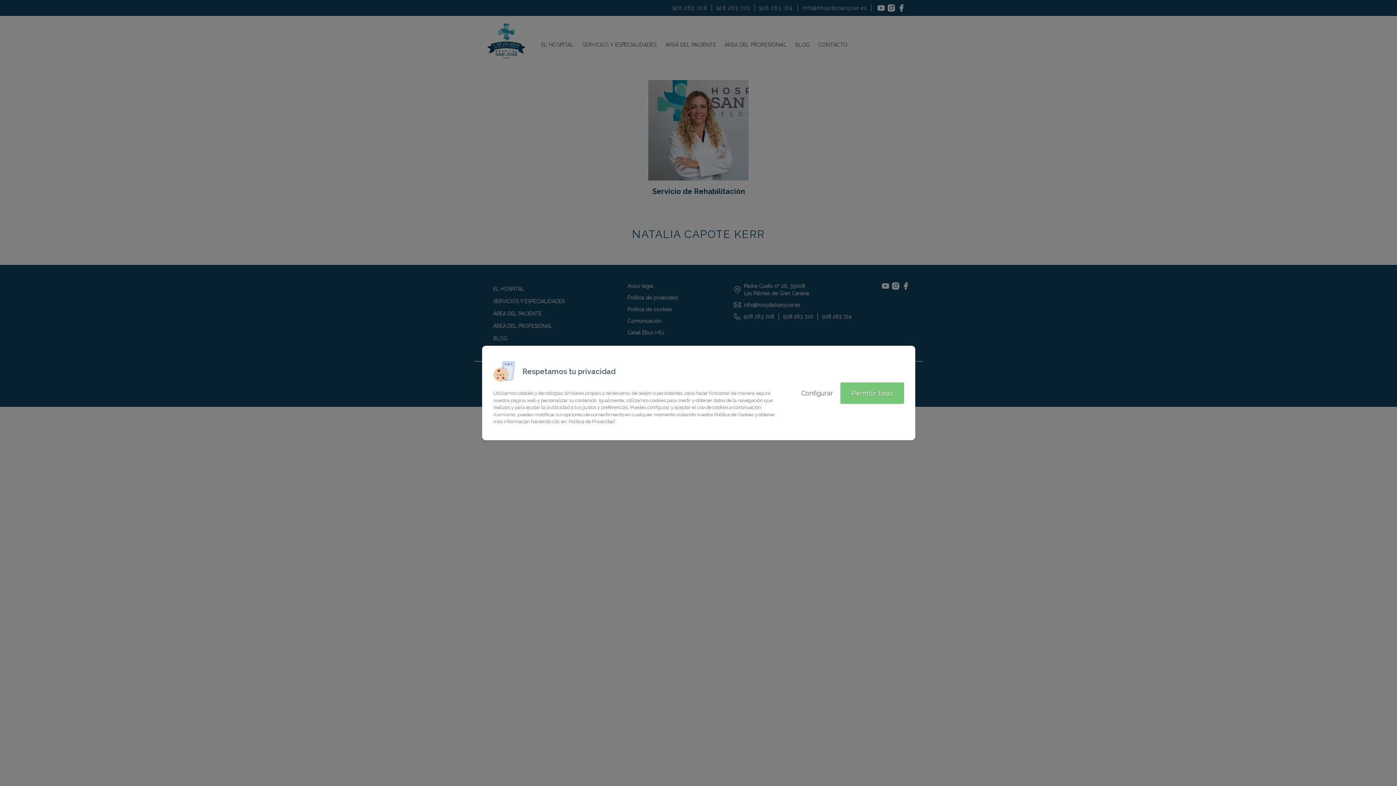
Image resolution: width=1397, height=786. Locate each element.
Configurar (817, 393)
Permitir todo (872, 393)
